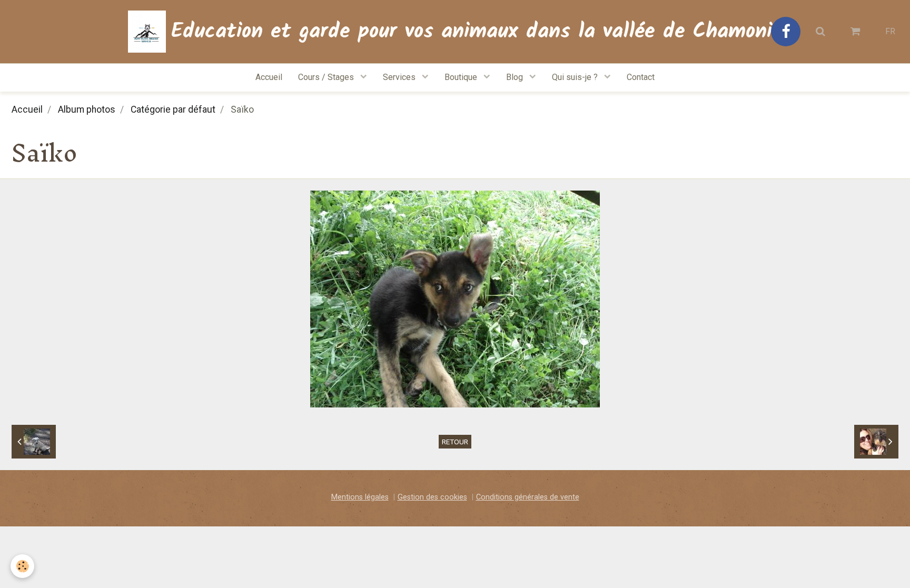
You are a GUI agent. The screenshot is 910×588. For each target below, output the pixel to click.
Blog (515, 77)
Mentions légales (360, 497)
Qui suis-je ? (576, 77)
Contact (641, 77)
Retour (455, 441)
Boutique (461, 77)
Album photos (86, 109)
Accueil (268, 77)
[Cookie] (22, 566)
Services (400, 77)
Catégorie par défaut (173, 109)
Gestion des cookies (432, 497)
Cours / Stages (327, 77)
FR (890, 31)
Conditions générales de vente (527, 497)
